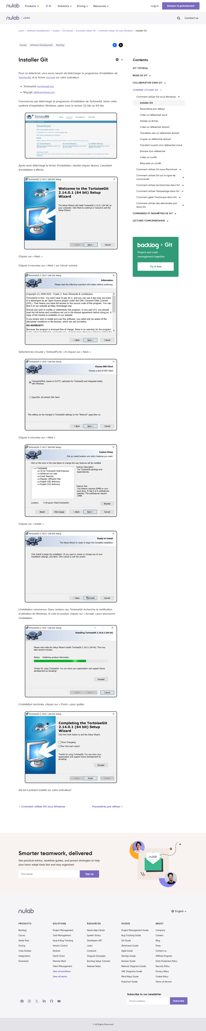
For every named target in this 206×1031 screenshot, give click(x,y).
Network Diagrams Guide (133, 966)
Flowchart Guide (129, 981)
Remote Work (59, 961)
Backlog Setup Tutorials (98, 961)
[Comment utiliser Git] (161, 90)
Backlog (23, 930)
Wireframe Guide (129, 945)
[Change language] (119, 59)
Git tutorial (67, 30)
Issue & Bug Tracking (63, 940)
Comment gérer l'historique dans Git (156, 197)
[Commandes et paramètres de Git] (175, 213)
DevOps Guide (128, 956)
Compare (91, 950)
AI (50, 6)
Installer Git (146, 102)
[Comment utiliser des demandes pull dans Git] (183, 205)
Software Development (38, 30)
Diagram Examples (96, 956)
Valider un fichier (149, 120)
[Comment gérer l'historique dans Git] (179, 197)
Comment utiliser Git (86, 30)
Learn (21, 30)
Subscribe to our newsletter (144, 994)
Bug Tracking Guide (131, 935)
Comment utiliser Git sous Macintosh (156, 169)
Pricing (22, 945)
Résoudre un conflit (150, 163)
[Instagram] (29, 1001)
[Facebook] (22, 1001)
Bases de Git (140, 75)
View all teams (60, 976)
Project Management (63, 930)
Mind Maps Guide (129, 976)
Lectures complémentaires (149, 220)
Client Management (62, 966)
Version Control (60, 945)
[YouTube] (58, 1001)
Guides (56, 30)
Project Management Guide (134, 930)
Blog (158, 940)
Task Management (62, 935)
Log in (154, 6)
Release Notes (94, 966)
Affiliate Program (164, 956)
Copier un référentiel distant (155, 139)
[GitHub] (51, 1001)
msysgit (50, 77)
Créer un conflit (148, 157)
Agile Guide (127, 950)
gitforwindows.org (44, 92)
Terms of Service (164, 981)
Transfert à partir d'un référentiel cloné (161, 145)
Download (24, 961)
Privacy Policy (162, 971)
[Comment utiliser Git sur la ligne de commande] (183, 177)
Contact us (191, 18)
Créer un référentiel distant (155, 127)
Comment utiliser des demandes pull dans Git (156, 205)
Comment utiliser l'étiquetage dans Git (157, 191)
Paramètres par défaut (152, 108)
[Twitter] (36, 1001)
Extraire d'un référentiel (152, 151)
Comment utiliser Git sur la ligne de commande (155, 177)
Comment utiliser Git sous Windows (116, 30)
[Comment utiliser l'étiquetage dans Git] (182, 191)
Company (160, 930)
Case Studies (25, 950)
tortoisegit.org (45, 86)
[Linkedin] (44, 1001)
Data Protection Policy (166, 961)
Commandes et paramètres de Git (153, 213)
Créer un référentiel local (153, 114)
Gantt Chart (59, 956)
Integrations (24, 956)
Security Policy (163, 966)
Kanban (56, 950)
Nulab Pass (24, 940)
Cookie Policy (162, 976)
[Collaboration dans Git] (165, 83)
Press (158, 945)
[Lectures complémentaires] (167, 221)
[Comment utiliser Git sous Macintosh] (180, 169)
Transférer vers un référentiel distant (159, 133)
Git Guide (126, 940)
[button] (179, 911)
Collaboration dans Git (147, 82)
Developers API (94, 940)
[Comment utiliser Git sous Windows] (179, 97)
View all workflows (62, 971)
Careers (159, 935)
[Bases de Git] (150, 75)
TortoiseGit (25, 77)
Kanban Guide (128, 961)
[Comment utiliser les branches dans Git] (183, 185)
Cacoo (22, 935)
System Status (94, 935)
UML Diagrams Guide (131, 971)
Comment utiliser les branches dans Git (158, 185)
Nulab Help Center (96, 930)
